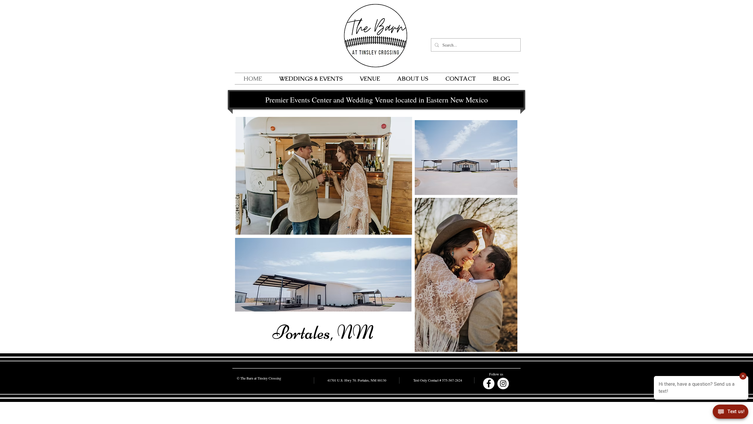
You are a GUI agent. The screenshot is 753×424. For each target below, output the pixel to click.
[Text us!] (730, 412)
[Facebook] (488, 383)
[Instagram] (503, 383)
